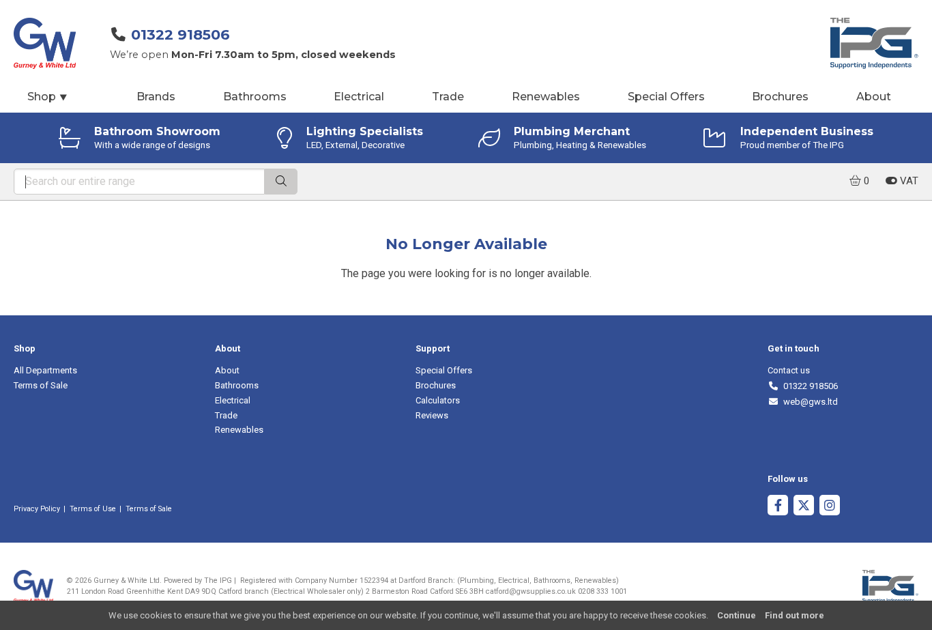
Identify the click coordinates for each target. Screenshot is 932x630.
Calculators (438, 400)
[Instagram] (829, 507)
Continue (736, 615)
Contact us (789, 370)
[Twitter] (803, 507)
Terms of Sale (41, 385)
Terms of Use (93, 508)
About (873, 96)
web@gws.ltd (808, 402)
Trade (448, 96)
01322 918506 (180, 34)
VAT (907, 181)
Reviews (432, 415)
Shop (47, 96)
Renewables (546, 96)
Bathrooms (255, 96)
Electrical (359, 96)
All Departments (45, 370)
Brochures (780, 96)
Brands (155, 96)
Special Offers (666, 96)
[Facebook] (778, 507)
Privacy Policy (37, 508)
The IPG (218, 580)
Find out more (794, 615)
